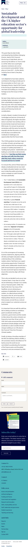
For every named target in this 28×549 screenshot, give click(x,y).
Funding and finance (6, 497)
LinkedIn (3, 483)
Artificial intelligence (6, 494)
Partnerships (4, 529)
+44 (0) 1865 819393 (7, 466)
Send (4, 403)
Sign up (3, 531)
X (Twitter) (4, 480)
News (2, 526)
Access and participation (7, 491)
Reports (3, 521)
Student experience (6, 510)
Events (3, 524)
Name (2, 386)
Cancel (11, 403)
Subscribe (6, 453)
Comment (3, 392)
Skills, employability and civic (9, 504)
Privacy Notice (9, 546)
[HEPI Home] (6, 2)
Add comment (8, 377)
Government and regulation (8, 499)
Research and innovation (7, 502)
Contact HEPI (4, 534)
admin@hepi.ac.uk (6, 472)
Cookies (3, 546)
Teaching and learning (7, 512)
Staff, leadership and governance (10, 507)
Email (2, 380)
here (5, 74)
